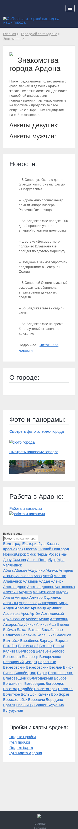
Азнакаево (23, 576)
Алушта (25, 592)
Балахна (28, 635)
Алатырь (30, 581)
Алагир (60, 576)
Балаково (11, 635)
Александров (14, 587)
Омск (31, 554)
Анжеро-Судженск (45, 597)
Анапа (8, 597)
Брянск (40, 705)
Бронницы (24, 705)
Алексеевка (64, 587)
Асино (43, 619)
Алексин (10, 592)
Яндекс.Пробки (22, 737)
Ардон (8, 608)
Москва (30, 549)
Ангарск (21, 597)
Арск (25, 613)
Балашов (63, 635)
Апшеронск (48, 603)
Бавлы (63, 624)
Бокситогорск (45, 689)
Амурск (62, 592)
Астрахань (59, 619)
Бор (54, 694)
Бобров (60, 678)
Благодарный (41, 678)
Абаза (8, 570)
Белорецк (30, 657)
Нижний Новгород (53, 549)
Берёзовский (14, 667)
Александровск (40, 587)
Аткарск (10, 624)
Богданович (13, 683)
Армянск (54, 608)
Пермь (42, 554)
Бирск (42, 673)
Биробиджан (25, 673)
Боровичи (36, 700)
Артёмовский (52, 613)
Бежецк (45, 646)
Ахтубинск (26, 624)
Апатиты (10, 603)
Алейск (57, 581)
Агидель (66, 570)
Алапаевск (12, 581)
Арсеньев (11, 613)
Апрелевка (28, 603)
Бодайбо (25, 689)
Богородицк (34, 683)
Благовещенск (60, 673)
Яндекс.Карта (21, 748)
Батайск (10, 646)
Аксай (48, 576)
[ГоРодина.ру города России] (39, 816)
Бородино (54, 700)
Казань (53, 544)
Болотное (11, 694)
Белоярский (13, 662)
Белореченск (50, 657)
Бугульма (55, 705)
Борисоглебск (15, 700)
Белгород (26, 651)
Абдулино (36, 570)
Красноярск (13, 549)
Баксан (34, 630)
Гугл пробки (19, 742)
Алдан (44, 581)
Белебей (43, 651)
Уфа (60, 560)
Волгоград (12, 544)
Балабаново (52, 630)
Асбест (32, 619)
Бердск (31, 662)
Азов (37, 576)
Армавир (38, 608)
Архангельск (14, 619)
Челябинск (12, 565)
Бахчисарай (28, 646)
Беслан (55, 667)
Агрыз (8, 576)
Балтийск (11, 640)
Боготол (10, 689)
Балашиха (45, 635)
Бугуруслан (13, 710)
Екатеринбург (34, 544)
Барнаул (47, 640)
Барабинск (29, 640)
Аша (52, 624)
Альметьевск (44, 592)
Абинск (52, 570)
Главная (40, 823)
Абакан (20, 570)
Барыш (61, 640)
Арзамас (22, 608)
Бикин (8, 673)
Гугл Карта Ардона (25, 753)
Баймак (9, 630)
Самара (19, 560)
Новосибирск (14, 554)
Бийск (68, 667)
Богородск (55, 683)
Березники (47, 662)
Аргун (63, 603)
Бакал (22, 630)
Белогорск (12, 657)
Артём (35, 613)
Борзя (64, 694)
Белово (58, 651)
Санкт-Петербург (41, 560)
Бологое (65, 689)
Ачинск (42, 624)
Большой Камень (35, 694)
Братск (9, 705)
